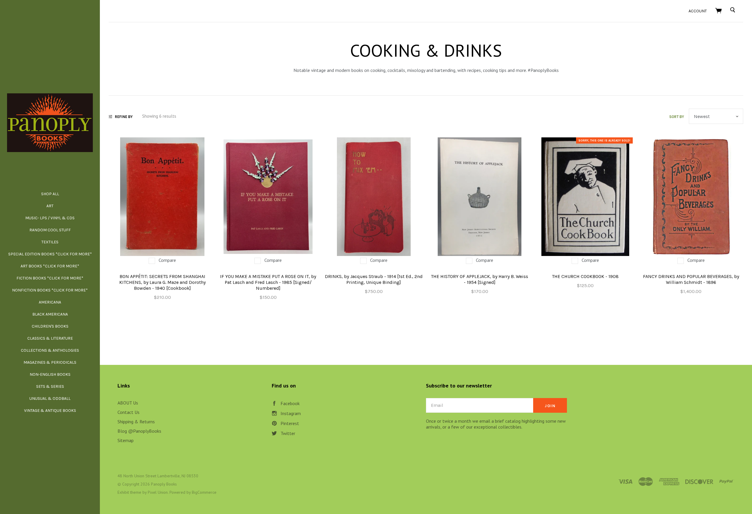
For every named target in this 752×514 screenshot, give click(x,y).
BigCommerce (204, 492)
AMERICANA (50, 302)
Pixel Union (158, 492)
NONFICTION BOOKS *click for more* (50, 290)
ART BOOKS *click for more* (50, 266)
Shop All (50, 193)
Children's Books (50, 326)
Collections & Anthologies (50, 350)
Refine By (124, 116)
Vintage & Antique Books (50, 410)
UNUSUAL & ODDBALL (49, 398)
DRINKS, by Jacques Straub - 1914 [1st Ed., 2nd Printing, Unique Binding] (374, 279)
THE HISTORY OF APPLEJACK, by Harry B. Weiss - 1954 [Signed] (479, 279)
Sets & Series (50, 386)
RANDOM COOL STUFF (50, 229)
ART (49, 205)
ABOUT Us (128, 403)
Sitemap (126, 440)
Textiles (49, 242)
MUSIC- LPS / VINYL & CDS (50, 217)
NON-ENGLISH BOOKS (50, 374)
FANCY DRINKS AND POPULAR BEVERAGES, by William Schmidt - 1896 (691, 279)
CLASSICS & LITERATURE (50, 338)
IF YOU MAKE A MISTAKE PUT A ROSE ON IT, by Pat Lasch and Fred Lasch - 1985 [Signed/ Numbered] (268, 282)
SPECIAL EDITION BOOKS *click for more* (50, 254)
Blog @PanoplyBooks (139, 431)
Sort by (676, 116)
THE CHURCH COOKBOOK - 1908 (585, 276)
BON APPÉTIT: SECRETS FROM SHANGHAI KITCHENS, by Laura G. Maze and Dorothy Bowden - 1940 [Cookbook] (162, 282)
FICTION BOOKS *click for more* (49, 278)
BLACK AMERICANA (50, 314)
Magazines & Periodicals (50, 362)
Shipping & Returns (136, 421)
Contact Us (129, 412)
